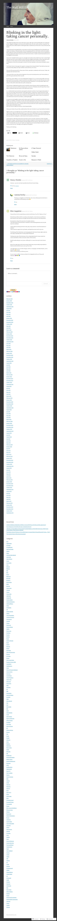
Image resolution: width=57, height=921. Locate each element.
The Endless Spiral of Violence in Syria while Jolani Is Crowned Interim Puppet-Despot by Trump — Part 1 (28, 532)
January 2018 (9, 446)
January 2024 (9, 333)
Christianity (8, 607)
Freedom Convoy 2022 (11, 662)
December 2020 (9, 402)
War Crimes (8, 889)
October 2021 (9, 382)
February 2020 (9, 421)
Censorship (8, 594)
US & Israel (8, 878)
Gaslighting (8, 664)
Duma (7, 638)
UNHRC (7, 870)
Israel (7, 714)
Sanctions (8, 819)
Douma (8, 635)
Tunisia (8, 852)
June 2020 (8, 413)
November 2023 (9, 337)
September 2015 (9, 489)
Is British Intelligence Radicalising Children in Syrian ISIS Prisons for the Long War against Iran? (26, 524)
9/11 (7, 541)
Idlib (7, 691)
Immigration (8, 693)
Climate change (9, 611)
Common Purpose (10, 617)
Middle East (8, 755)
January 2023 (9, 353)
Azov (7, 564)
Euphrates (8, 650)
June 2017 (8, 450)
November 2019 (9, 427)
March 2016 (8, 477)
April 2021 (8, 394)
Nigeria (7, 775)
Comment (46, 283)
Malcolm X (8, 745)
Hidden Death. (35, 152)
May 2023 (8, 345)
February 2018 (9, 444)
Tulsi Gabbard (9, 850)
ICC (7, 689)
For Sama (8, 656)
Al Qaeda (8, 545)
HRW (7, 685)
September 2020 (9, 407)
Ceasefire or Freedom (12, 160)
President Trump (9, 802)
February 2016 (9, 479)
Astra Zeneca (9, 559)
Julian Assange (9, 726)
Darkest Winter (9, 627)
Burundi (8, 586)
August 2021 (9, 386)
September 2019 (9, 431)
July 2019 (8, 435)
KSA (7, 734)
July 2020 (8, 411)
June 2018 (8, 440)
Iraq (7, 705)
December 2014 (9, 507)
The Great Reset (9, 845)
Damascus (8, 625)
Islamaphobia (9, 712)
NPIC (7, 778)
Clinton (7, 613)
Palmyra (8, 788)
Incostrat (8, 697)
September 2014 (9, 512)
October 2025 (9, 304)
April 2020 (8, 417)
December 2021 (9, 378)
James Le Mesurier (10, 718)
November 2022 (9, 357)
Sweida (8, 837)
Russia (7, 817)
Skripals (8, 831)
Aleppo (7, 551)
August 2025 (9, 308)
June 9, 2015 (16, 40)
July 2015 (8, 493)
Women (8, 893)
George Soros (9, 671)
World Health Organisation (12, 899)
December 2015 (9, 483)
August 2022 (9, 363)
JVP (7, 728)
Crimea (7, 623)
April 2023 (8, 347)
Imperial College (9, 695)
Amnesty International (11, 555)
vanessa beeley (9, 40)
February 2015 (9, 503)
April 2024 (8, 328)
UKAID (7, 864)
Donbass (8, 633)
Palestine (8, 786)
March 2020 (8, 419)
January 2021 (9, 400)
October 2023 (9, 339)
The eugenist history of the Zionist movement (16, 534)
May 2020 (8, 415)
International (9, 701)
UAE (7, 858)
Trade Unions (9, 847)
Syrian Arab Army (10, 843)
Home (7, 26)
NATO (7, 765)
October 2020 (9, 405)
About (11, 26)
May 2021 (8, 392)
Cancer (13, 140)
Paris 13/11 (8, 792)
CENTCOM (8, 596)
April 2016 (8, 475)
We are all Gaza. (23, 156)
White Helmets (9, 891)
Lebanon (8, 740)
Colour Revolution (10, 615)
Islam (7, 710)
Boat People (9, 582)
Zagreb (8, 905)
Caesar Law (8, 588)
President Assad (9, 800)
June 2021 (8, 390)
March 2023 (8, 349)
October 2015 (9, 487)
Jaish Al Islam (9, 716)
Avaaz (7, 561)
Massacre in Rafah (36, 160)
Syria (7, 839)
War (7, 887)
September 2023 (9, 341)
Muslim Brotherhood (10, 761)
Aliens (7, 553)
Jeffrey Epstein (9, 720)
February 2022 (9, 374)
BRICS (7, 584)
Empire (7, 644)
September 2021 (9, 384)
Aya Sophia (8, 563)
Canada (8, 590)
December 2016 (9, 460)
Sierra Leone (9, 829)
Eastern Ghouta (9, 640)
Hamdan (33, 156)
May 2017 (8, 452)
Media (7, 749)
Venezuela (8, 885)
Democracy (8, 631)
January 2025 (9, 318)
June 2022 (8, 367)
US (7, 876)
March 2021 (8, 396)
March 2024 (8, 330)
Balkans (8, 568)
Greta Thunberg (9, 677)
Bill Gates (8, 578)
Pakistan (8, 784)
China (7, 605)
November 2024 (9, 322)
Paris (7, 790)
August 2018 (9, 437)
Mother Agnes (9, 759)
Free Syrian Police (10, 660)
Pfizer (7, 794)
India (7, 699)
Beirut (7, 574)
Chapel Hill (8, 598)
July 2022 (8, 365)
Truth (7, 849)
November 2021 (9, 380)
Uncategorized (9, 868)
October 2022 (9, 359)
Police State (8, 796)
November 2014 (9, 509)
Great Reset (9, 675)
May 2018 (8, 442)
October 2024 (9, 324)
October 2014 (9, 510)
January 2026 (9, 300)
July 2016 (8, 470)
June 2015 (8, 495)
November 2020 (9, 404)
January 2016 (9, 481)
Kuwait (7, 738)
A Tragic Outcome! (36, 148)
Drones (8, 636)
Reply (11, 188)
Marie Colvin (9, 747)
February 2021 (9, 398)
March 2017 (8, 454)
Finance (8, 654)
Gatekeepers (9, 666)
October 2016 (9, 464)
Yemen (7, 903)
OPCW (7, 782)
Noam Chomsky (9, 777)
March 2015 (8, 501)
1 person (17, 185)
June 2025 (8, 312)
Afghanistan (9, 543)
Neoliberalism (9, 767)
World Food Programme (11, 897)
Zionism (8, 907)
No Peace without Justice (23, 148)
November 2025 (9, 302)
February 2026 (9, 298)
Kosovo (8, 732)
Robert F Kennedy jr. (10, 815)
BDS (7, 572)
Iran (7, 703)
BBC (7, 570)
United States (9, 874)
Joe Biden (8, 722)
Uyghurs (8, 882)
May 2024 (8, 326)
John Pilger (8, 724)
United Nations (9, 872)
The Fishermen (10, 156)
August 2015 (9, 491)
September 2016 (9, 466)
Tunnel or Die (22, 160)
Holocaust (8, 681)
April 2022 (8, 370)
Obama (8, 780)
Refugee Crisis (9, 810)
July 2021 (8, 388)
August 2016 (9, 468)
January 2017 (9, 458)
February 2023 (9, 351)
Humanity (17, 140)
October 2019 (9, 429)
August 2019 (9, 433)
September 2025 (9, 306)
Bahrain (8, 566)
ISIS (7, 708)
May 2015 (8, 497)
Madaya (8, 743)
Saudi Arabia (9, 821)
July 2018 (8, 439)
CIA (7, 609)
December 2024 (9, 320)
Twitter (7, 856)
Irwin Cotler (8, 706)
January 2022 (9, 376)
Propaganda (9, 804)
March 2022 (8, 372)
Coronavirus (9, 619)
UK (7, 862)
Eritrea (7, 648)
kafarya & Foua (9, 730)
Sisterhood (50, 163)
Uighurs (8, 860)
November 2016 (9, 462)
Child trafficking (9, 603)
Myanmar (8, 763)
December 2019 (9, 425)
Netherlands (9, 769)
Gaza (7, 668)
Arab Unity (8, 557)
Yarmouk (8, 901)
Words (7, 895)
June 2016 (8, 472)
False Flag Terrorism (10, 652)
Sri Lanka (8, 833)
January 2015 (9, 505)
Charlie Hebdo (9, 599)
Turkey (7, 854)
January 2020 (9, 423)
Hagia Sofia (8, 679)
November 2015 (9, 485)
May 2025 (8, 314)
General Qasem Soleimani (12, 670)
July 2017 (8, 448)
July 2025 (8, 310)
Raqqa (7, 806)
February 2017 (9, 456)
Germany (8, 673)
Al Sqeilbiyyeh (9, 547)
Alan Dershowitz (9, 549)
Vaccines (8, 884)
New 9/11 (8, 771)
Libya (7, 742)
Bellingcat (8, 576)
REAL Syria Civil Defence (11, 808)
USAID (7, 880)
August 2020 (9, 409)
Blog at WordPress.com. (11, 914)
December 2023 (9, 335)
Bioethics (8, 580)
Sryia (7, 835)
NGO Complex (9, 773)
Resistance (13, 148)
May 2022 (8, 368)
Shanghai (8, 825)
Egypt (7, 642)
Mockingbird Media (10, 757)
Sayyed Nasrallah (10, 823)
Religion (8, 812)
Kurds (7, 736)
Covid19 (8, 621)
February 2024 (9, 332)
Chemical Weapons (10, 601)
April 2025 (8, 316)
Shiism (7, 827)
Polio (7, 798)
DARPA (7, 629)
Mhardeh (8, 751)
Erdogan (8, 646)
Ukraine (8, 866)
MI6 (7, 753)
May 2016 (8, 474)
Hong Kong (8, 683)
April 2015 (8, 499)
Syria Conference (10, 841)
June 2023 (8, 343)
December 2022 (9, 355)
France (7, 658)
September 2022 (9, 361)
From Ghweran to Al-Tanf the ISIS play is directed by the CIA (18, 526)
